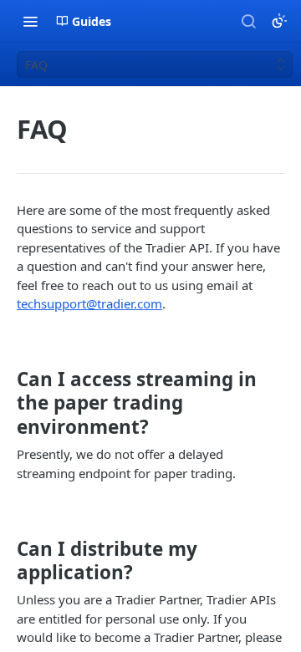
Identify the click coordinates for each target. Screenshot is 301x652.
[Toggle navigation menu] (30, 21)
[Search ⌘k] (248, 21)
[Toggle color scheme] (279, 21)
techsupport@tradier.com (89, 303)
